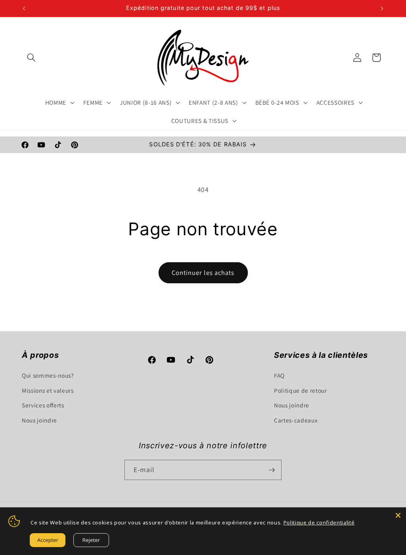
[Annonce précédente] (24, 8)
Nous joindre (39, 420)
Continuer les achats (203, 272)
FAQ (279, 375)
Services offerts (43, 405)
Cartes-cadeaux (296, 420)
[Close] (398, 515)
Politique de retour (300, 390)
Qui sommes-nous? (48, 375)
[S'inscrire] (271, 470)
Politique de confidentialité (318, 522)
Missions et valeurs (48, 390)
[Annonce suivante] (382, 8)
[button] (31, 57)
